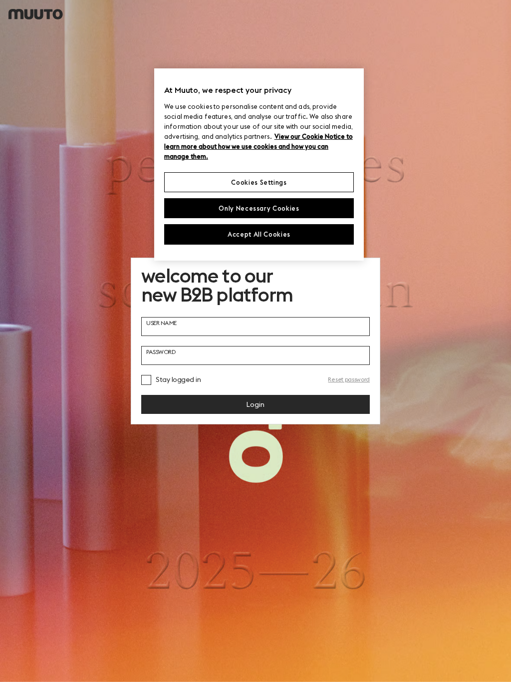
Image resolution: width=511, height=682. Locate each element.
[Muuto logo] (35, 14)
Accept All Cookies (259, 234)
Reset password (349, 379)
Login (255, 404)
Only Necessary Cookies (259, 208)
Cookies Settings (258, 182)
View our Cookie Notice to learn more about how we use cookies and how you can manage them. (258, 146)
